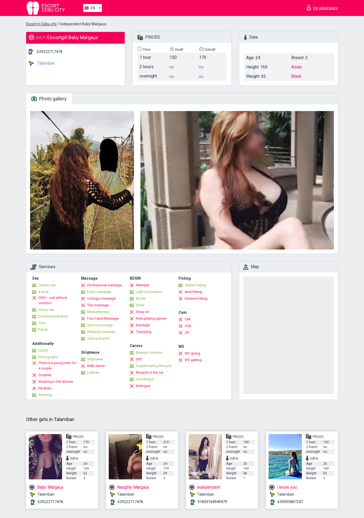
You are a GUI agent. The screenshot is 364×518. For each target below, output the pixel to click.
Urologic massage (101, 298)
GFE (139, 359)
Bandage (143, 325)
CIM (188, 319)
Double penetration (53, 316)
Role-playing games (151, 318)
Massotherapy (98, 312)
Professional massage (104, 285)
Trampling (143, 332)
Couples (44, 375)
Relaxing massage (101, 332)
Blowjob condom (149, 352)
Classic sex (47, 285)
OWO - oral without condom (52, 300)
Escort (43, 350)
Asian (296, 67)
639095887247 (290, 501)
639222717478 (49, 51)
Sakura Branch (98, 338)
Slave (140, 305)
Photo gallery (52, 98)
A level (43, 292)
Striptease (95, 359)
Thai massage (98, 305)
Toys (42, 323)
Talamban (45, 63)
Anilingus (143, 386)
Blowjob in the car (149, 372)
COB (188, 326)
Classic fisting (195, 285)
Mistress (142, 285)
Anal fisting (193, 292)
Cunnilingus (145, 379)
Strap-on (142, 312)
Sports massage (100, 325)
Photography (48, 357)
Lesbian (93, 372)
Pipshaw (44, 388)
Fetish (43, 330)
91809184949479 (212, 501)
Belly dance (96, 366)
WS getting (193, 360)
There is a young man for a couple (57, 365)
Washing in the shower (55, 382)
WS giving (192, 353)
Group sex (46, 310)
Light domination (149, 292)
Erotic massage (99, 292)
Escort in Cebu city (41, 24)
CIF (187, 333)
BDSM (140, 298)
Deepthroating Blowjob (154, 366)
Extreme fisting (196, 298)
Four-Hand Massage (103, 318)
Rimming (45, 395)
